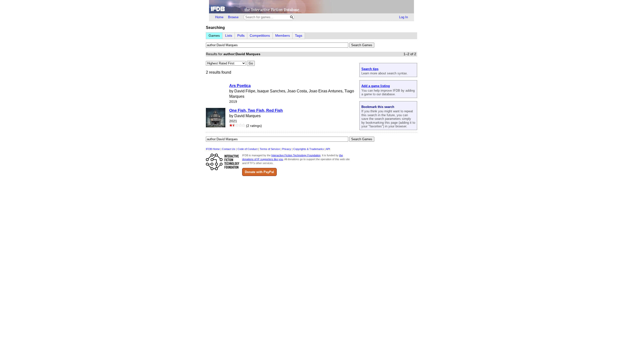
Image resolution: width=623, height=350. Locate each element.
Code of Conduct (247, 149)
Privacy (286, 149)
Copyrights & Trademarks (308, 149)
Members (282, 35)
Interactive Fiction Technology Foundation (296, 155)
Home (219, 17)
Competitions (260, 35)
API (328, 149)
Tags (298, 35)
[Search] (291, 17)
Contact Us (228, 149)
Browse (233, 17)
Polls (241, 35)
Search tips (369, 69)
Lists (228, 35)
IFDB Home (213, 149)
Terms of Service (270, 149)
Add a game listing (375, 86)
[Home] (311, 6)
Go (251, 63)
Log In (403, 17)
